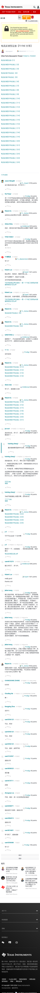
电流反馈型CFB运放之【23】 (10, 154)
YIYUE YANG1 (9, 237)
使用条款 (5, 981)
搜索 (34, 7)
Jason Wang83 (10, 181)
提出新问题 (32, 17)
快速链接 (5, 919)
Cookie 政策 (13, 979)
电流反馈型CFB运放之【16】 (10, 124)
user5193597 (9, 756)
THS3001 (33, 56)
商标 (11, 981)
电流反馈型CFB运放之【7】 (10, 86)
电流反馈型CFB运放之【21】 (10, 145)
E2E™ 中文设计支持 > (9, 12)
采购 (3, 928)
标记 (20, 855)
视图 (6, 483)
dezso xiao (8, 385)
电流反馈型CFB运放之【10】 (10, 98)
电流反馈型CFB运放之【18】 (10, 132)
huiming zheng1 (13, 443)
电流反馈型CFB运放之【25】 (10, 162)
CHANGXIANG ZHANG (12, 680)
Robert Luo (8, 270)
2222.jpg (8, 481)
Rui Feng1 (8, 194)
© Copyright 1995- (9, 985)
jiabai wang (9, 590)
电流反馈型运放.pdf (11, 554)
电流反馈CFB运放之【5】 (9, 77)
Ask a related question (22, 31)
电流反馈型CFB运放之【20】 (10, 141)
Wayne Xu (8, 211)
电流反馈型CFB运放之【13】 (10, 111)
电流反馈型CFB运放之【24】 (10, 158)
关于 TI (4, 911)
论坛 (19, 12)
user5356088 (9, 842)
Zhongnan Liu (9, 793)
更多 (34, 12)
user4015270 (9, 561)
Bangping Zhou (10, 706)
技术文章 (26, 12)
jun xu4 (7, 428)
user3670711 (9, 781)
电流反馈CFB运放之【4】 (9, 73)
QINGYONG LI (9, 335)
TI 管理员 (8, 257)
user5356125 (9, 719)
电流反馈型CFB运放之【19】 (10, 137)
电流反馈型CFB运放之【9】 (10, 94)
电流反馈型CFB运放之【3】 (10, 69)
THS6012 (26, 56)
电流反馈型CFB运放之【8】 (10, 90)
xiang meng (9, 224)
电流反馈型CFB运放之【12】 (10, 107)
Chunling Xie (9, 693)
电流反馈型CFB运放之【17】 (10, 128)
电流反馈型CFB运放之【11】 (10, 103)
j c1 (6, 532)
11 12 (7, 350)
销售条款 (32, 979)
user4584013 (9, 818)
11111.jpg (8, 499)
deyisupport (9, 51)
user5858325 (9, 768)
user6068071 (9, 806)
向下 (10, 189)
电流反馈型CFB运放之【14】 (10, 115)
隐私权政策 (23, 979)
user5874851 (9, 830)
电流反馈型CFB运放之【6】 (10, 81)
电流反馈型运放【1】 (8, 60)
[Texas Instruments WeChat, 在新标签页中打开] (3, 943)
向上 (6, 189)
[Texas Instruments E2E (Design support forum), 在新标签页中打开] (10, 943)
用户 (38, 7)
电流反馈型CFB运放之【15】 (10, 120)
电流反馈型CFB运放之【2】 (10, 64)
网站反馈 (19, 981)
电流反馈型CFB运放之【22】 (10, 149)
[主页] (11, 7)
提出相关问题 (26, 17)
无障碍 (4, 979)
